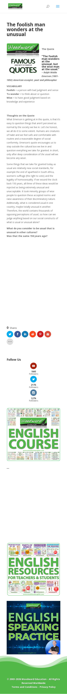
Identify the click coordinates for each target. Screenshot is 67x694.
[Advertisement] (33, 279)
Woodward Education (34, 679)
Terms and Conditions (24, 686)
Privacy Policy (48, 686)
